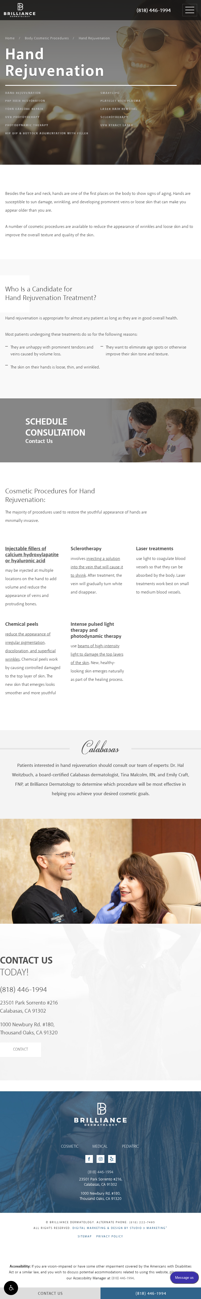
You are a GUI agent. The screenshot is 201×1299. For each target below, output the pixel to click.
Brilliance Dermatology (15, 4)
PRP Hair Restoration (25, 101)
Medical (100, 1146)
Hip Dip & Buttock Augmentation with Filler (46, 133)
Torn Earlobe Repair (24, 109)
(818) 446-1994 (154, 10)
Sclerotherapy (114, 117)
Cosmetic (70, 1146)
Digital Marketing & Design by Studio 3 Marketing (120, 1228)
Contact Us (39, 441)
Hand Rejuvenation (94, 38)
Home (10, 38)
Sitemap (85, 1236)
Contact (20, 1049)
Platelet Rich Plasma (120, 101)
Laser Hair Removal (118, 109)
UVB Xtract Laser (116, 125)
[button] (11, 1288)
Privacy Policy (109, 1236)
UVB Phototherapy (22, 117)
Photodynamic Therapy (26, 125)
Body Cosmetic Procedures (47, 38)
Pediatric (130, 1146)
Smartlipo (110, 93)
